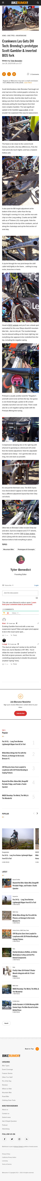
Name (7, 593)
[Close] (35, 567)
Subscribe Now (20, 605)
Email (7, 583)
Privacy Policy (17, 611)
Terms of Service (30, 611)
